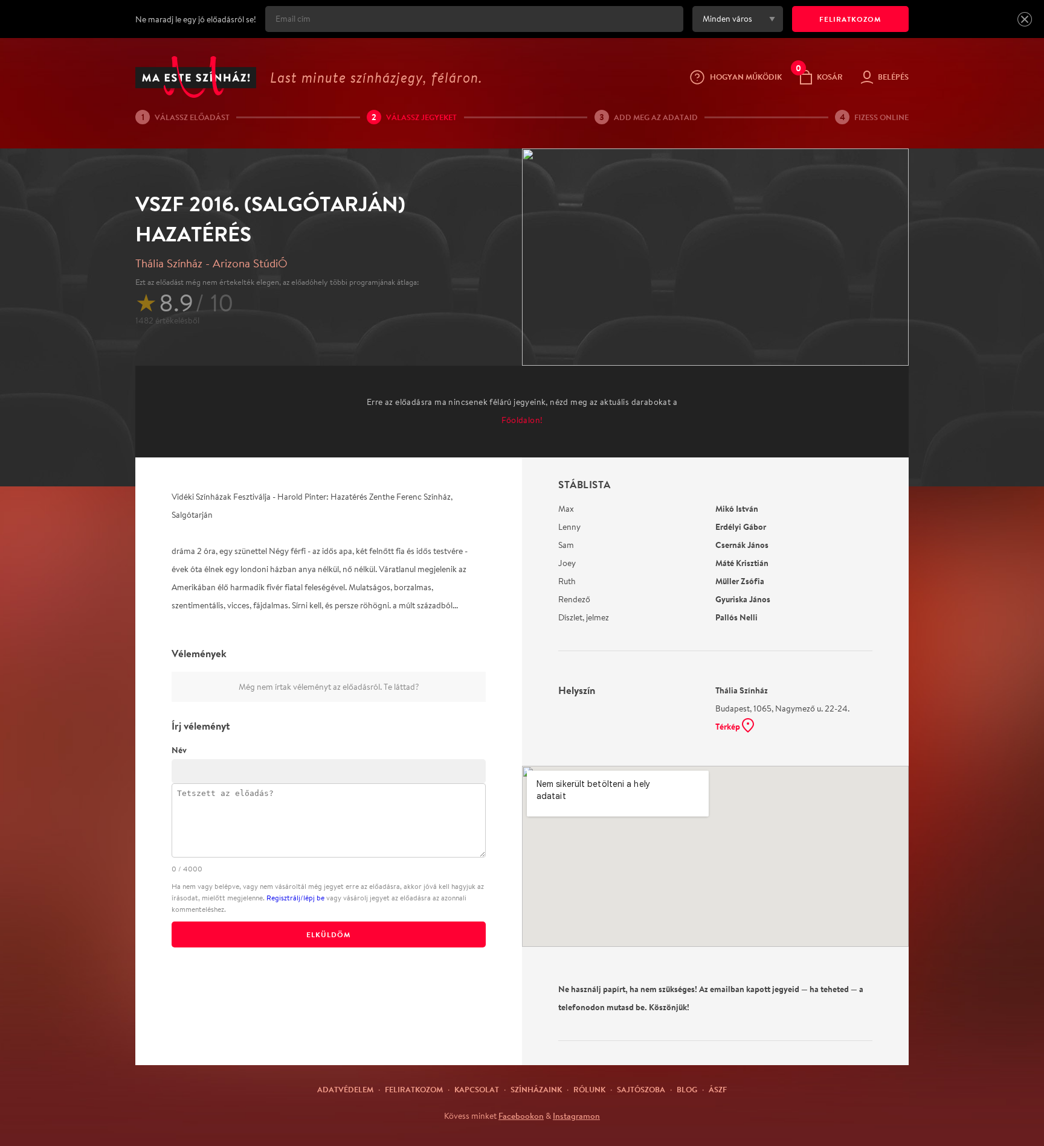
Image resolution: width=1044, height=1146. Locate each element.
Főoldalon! (522, 420)
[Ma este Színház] (195, 77)
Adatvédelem (345, 1089)
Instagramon (576, 1116)
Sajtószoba (641, 1089)
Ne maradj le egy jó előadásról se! (195, 19)
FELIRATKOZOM (850, 19)
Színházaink (536, 1089)
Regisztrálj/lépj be (295, 897)
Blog (687, 1089)
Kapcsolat (476, 1089)
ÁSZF (718, 1089)
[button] (1024, 19)
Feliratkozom (414, 1089)
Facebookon (521, 1116)
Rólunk (589, 1089)
